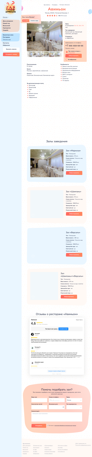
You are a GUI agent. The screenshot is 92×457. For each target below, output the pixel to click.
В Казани (47, 447)
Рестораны (6, 37)
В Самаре (60, 447)
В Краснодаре (48, 449)
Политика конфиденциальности (83, 445)
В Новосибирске (49, 453)
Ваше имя (34, 397)
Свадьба (5, 30)
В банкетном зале (37, 445)
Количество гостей (36, 404)
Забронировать (73, 55)
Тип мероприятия (71, 404)
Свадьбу (25, 453)
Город (68, 397)
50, (77, 25)
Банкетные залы (8, 35)
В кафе (35, 449)
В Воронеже (36, 453)
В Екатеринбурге (49, 445)
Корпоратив (7, 28)
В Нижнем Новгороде (50, 451)
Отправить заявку (11, 54)
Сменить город (34, 20)
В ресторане (36, 447)
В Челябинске (61, 451)
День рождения (8, 21)
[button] (28, 36)
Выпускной (6, 25)
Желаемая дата (53, 404)
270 (83, 25)
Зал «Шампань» (73, 191)
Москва (5, 17)
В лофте (35, 451)
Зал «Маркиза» (73, 150)
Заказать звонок (11, 49)
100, (80, 25)
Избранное (6, 45)
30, (75, 25)
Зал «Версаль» (73, 232)
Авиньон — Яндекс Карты (56, 373)
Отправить (38, 425)
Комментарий (35, 411)
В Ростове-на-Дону (62, 445)
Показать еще (7, 39)
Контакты (6, 43)
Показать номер (69, 48)
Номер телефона (54, 397)
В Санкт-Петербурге (63, 449)
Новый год (6, 23)
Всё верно (25, 20)
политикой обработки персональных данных (65, 425)
